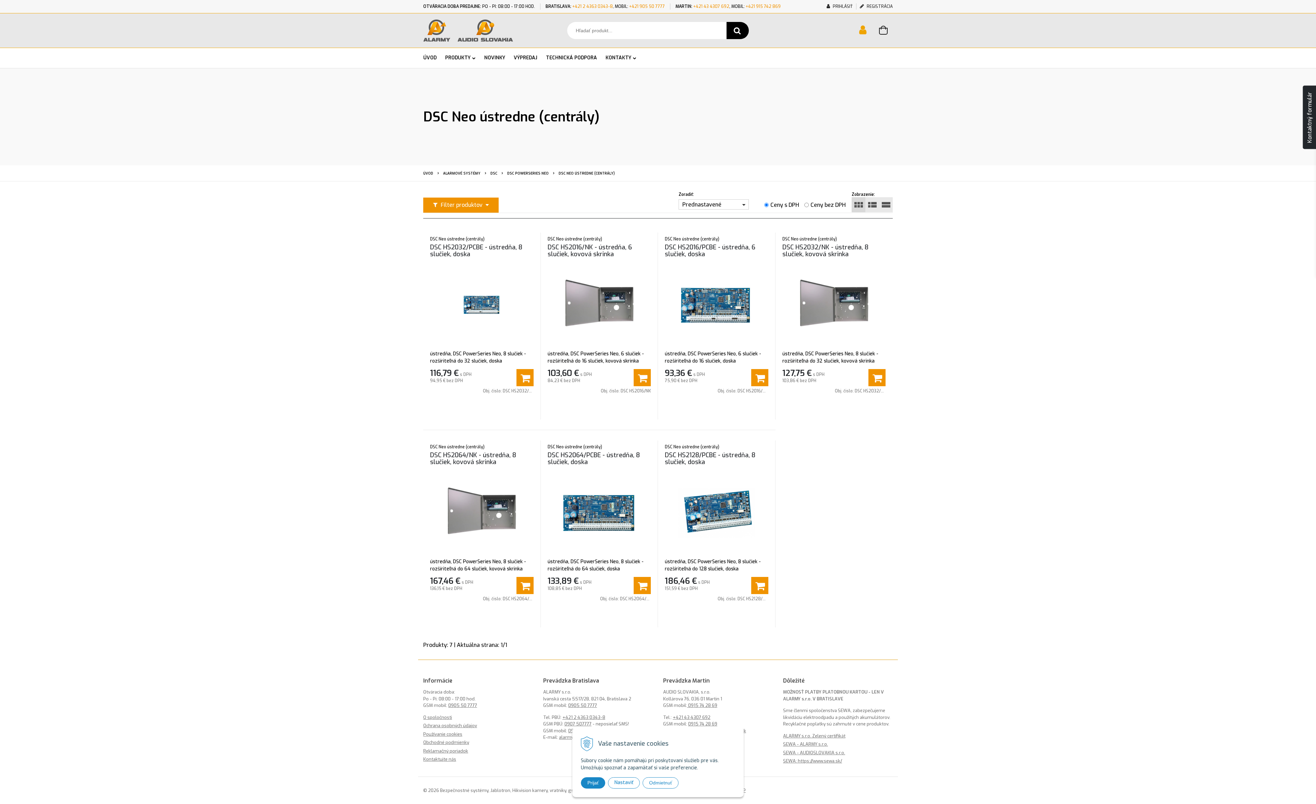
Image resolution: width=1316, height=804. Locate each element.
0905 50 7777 (462, 705)
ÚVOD (430, 58)
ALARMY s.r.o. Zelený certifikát (814, 736)
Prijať (593, 782)
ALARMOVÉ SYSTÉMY (461, 173)
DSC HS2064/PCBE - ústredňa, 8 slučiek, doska (594, 458)
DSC (493, 173)
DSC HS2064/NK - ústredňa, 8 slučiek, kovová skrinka (473, 458)
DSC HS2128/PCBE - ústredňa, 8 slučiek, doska (710, 458)
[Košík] (886, 31)
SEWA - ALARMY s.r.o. (805, 744)
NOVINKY (494, 58)
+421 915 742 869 (763, 6)
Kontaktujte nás (439, 759)
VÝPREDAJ (525, 58)
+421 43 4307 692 (711, 6)
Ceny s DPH (784, 205)
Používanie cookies (442, 734)
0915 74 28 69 (702, 705)
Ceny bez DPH (828, 205)
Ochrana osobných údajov (450, 726)
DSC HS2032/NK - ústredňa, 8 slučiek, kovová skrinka (825, 250)
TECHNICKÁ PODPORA (571, 58)
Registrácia (879, 6)
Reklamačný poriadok (445, 751)
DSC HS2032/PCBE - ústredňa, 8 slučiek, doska (476, 250)
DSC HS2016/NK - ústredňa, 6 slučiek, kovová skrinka (590, 250)
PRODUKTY (458, 58)
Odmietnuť (660, 782)
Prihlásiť (842, 6)
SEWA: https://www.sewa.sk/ (812, 761)
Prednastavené (701, 204)
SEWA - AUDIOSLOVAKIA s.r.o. (814, 753)
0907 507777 (578, 724)
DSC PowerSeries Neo (528, 173)
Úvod (428, 173)
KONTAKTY (618, 58)
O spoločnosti (437, 717)
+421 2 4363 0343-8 (592, 6)
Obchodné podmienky (446, 742)
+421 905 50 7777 (647, 6)
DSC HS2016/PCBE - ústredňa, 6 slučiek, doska (710, 250)
